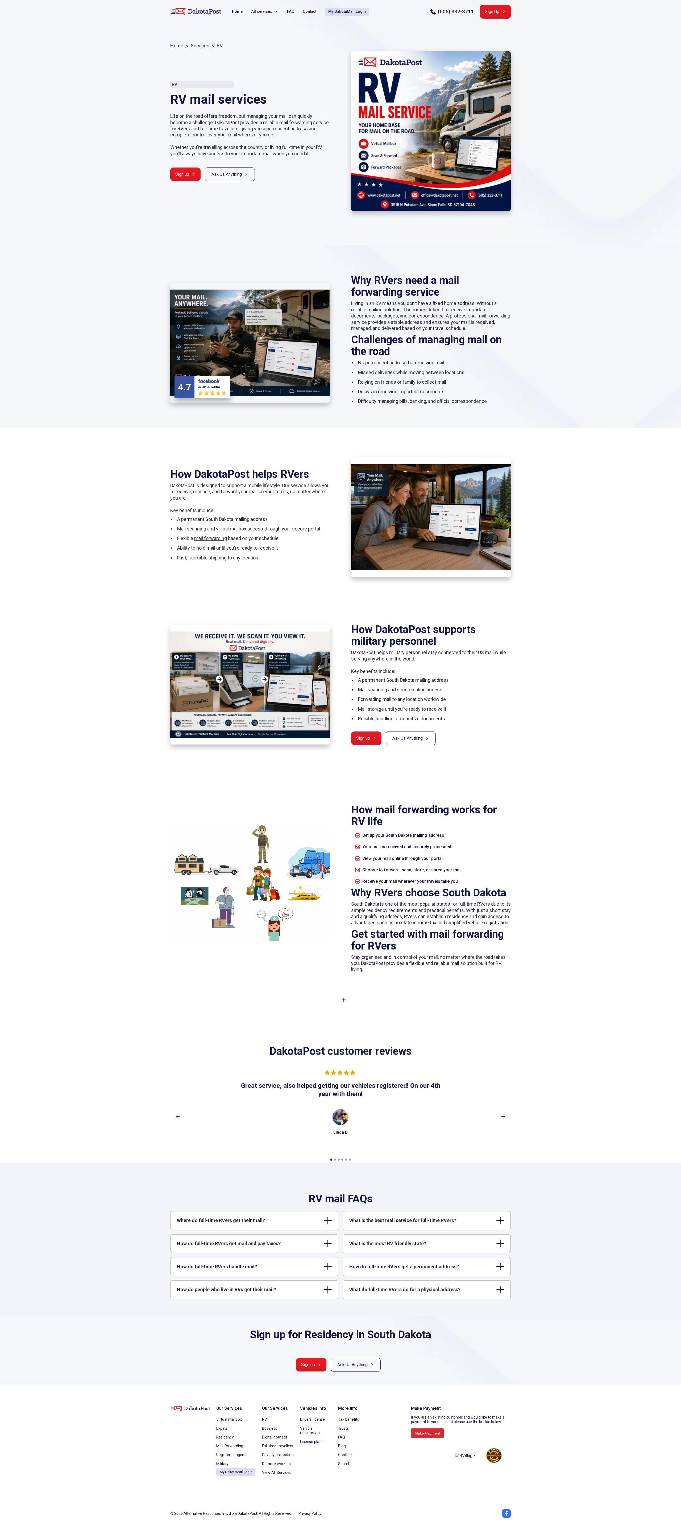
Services (200, 45)
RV (264, 1419)
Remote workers (276, 1464)
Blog (342, 1446)
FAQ (290, 11)
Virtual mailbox (229, 1419)
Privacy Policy (309, 1513)
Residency (225, 1437)
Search (344, 1464)
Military (222, 1464)
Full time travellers (277, 1446)
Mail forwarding (229, 1446)
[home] (195, 11)
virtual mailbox (231, 529)
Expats (222, 1428)
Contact (309, 11)
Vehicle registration (310, 1430)
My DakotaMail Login (347, 11)
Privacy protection (278, 1455)
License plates (312, 1442)
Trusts (343, 1428)
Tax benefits (348, 1419)
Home (237, 11)
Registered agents (231, 1455)
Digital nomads (275, 1437)
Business (269, 1428)
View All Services (276, 1472)
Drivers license (312, 1419)
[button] (265, 11)
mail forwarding (210, 538)
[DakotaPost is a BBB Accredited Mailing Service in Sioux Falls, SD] (431, 1455)
